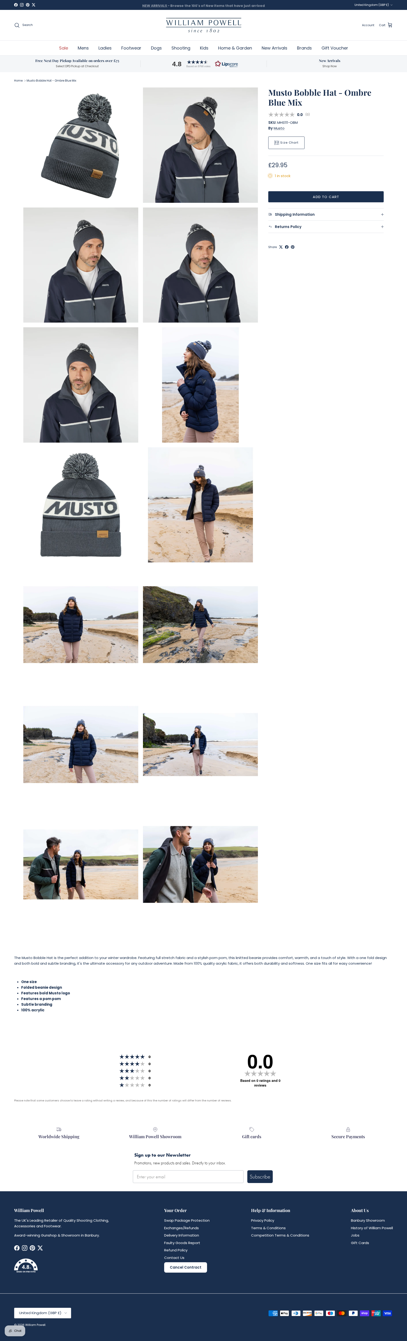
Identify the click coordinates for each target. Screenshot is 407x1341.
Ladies (105, 48)
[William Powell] (203, 25)
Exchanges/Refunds (181, 1227)
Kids (204, 48)
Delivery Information (181, 1235)
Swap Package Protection (187, 1220)
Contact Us (174, 1257)
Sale (63, 48)
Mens (83, 48)
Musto (279, 128)
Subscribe (260, 1176)
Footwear (131, 48)
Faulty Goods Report (182, 1242)
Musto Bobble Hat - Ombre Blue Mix (51, 81)
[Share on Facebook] (287, 247)
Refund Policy (175, 1250)
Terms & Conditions (268, 1227)
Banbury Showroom (368, 1220)
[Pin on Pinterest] (292, 247)
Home (18, 81)
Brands (304, 48)
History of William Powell (372, 1227)
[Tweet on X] (281, 247)
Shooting (180, 48)
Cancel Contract (185, 1267)
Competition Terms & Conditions (280, 1235)
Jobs (355, 1235)
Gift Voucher (335, 48)
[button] (203, 63)
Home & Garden (235, 48)
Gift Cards (360, 1242)
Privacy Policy (262, 1220)
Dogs (156, 48)
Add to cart (326, 196)
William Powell (35, 1325)
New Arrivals (274, 48)
